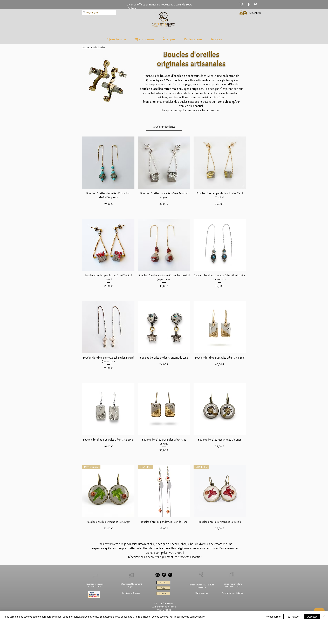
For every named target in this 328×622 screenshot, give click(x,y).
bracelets (183, 557)
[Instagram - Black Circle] (157, 575)
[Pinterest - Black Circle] (170, 575)
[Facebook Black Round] (164, 575)
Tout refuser (292, 616)
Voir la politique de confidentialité (187, 616)
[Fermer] (324, 616)
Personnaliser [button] (273, 616)
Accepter (312, 616)
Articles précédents (164, 126)
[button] (116, 39)
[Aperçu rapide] (108, 162)
